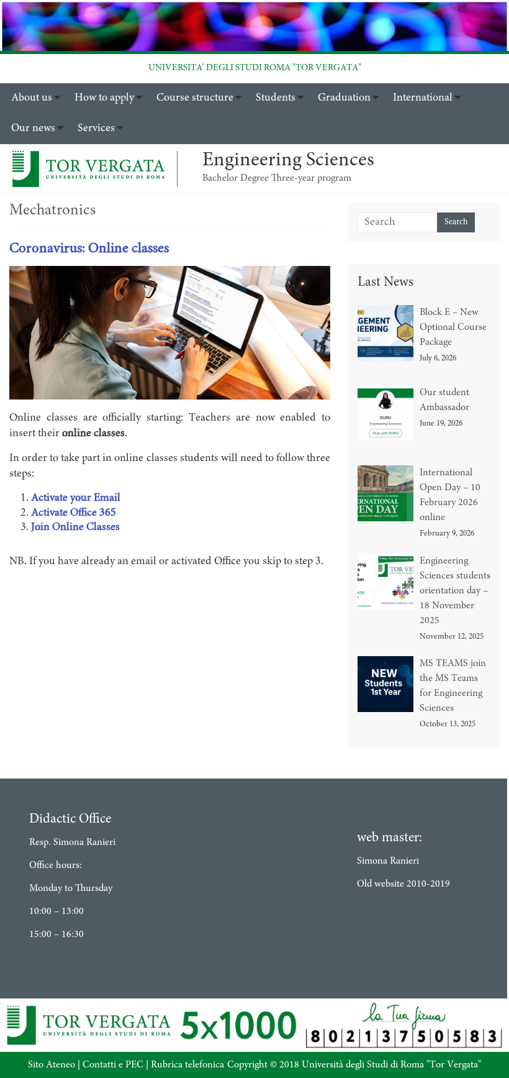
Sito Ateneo (51, 1065)
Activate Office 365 (73, 513)
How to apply (104, 98)
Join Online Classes (75, 527)
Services (96, 128)
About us (31, 98)
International (423, 98)
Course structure (194, 98)
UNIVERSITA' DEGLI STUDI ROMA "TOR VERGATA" (254, 68)
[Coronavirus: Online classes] (169, 273)
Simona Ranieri (388, 861)
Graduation (344, 98)
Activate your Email (75, 498)
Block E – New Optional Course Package (453, 327)
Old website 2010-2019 (403, 884)
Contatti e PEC (113, 1065)
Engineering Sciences (288, 161)
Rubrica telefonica (187, 1065)
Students (275, 98)
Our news (33, 128)
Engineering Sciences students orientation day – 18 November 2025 (455, 591)
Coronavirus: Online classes (89, 249)
